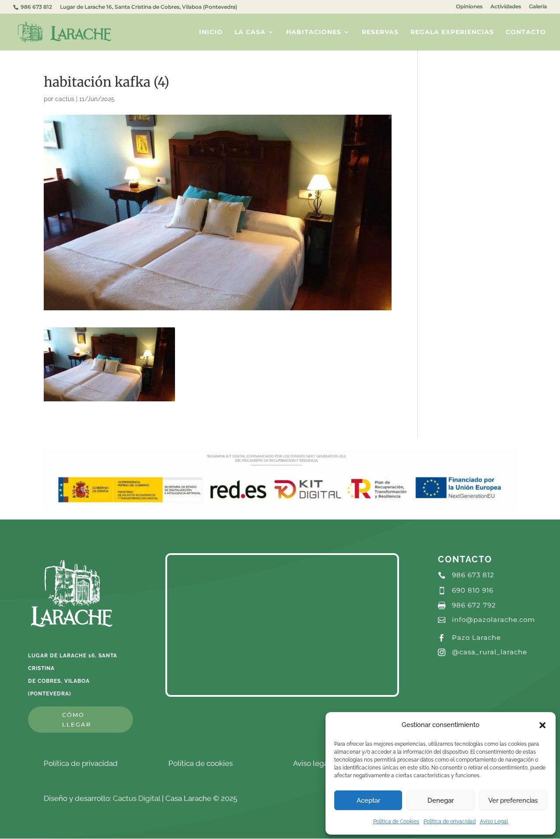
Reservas (380, 32)
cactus (64, 98)
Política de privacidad (450, 821)
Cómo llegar (76, 719)
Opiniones (469, 7)
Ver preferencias (513, 800)
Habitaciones (313, 32)
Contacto (526, 32)
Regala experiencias (452, 32)
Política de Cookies (396, 821)
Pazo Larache (476, 637)
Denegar (440, 800)
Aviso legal (311, 763)
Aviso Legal (494, 821)
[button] (542, 725)
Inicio (211, 32)
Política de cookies (200, 763)
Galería (538, 7)
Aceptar (368, 800)
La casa (250, 32)
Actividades (505, 7)
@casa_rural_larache (489, 652)
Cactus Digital (136, 798)
